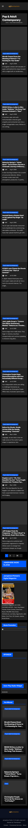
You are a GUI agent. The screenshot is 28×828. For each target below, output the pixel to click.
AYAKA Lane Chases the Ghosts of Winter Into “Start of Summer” (14, 270)
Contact (6, 825)
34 (17, 556)
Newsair (9, 822)
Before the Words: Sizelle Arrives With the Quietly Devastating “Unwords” (11, 429)
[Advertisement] (12, 669)
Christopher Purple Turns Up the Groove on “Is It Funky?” (13, 799)
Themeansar (17, 822)
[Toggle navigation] (3, 6)
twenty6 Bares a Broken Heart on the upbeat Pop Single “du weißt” (13, 217)
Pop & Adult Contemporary (10, 53)
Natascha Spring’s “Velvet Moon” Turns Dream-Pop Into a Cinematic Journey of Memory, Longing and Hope (13, 777)
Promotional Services (16, 825)
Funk (6, 783)
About (24, 825)
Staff (6, 63)
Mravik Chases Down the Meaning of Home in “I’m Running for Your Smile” (11, 59)
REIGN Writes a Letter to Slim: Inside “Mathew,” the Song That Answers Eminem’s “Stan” (14, 109)
